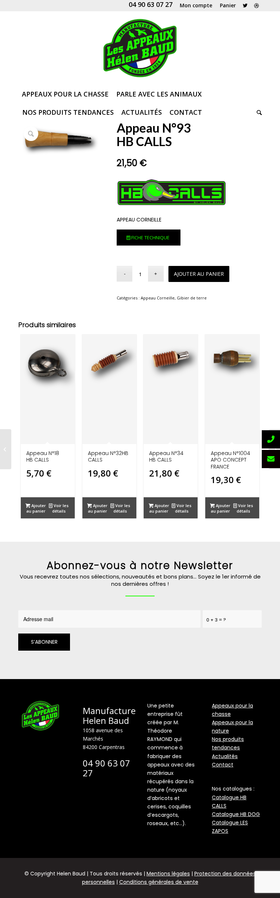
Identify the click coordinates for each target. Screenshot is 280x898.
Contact (222, 764)
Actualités (225, 756)
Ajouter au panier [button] (36, 508)
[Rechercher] (257, 112)
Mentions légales (168, 873)
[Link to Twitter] (245, 5)
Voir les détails (60, 508)
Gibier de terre (192, 298)
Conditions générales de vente (158, 882)
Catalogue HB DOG (236, 814)
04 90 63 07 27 (150, 4)
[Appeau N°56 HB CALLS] (5, 449)
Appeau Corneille (158, 298)
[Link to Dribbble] (256, 5)
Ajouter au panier (199, 273)
